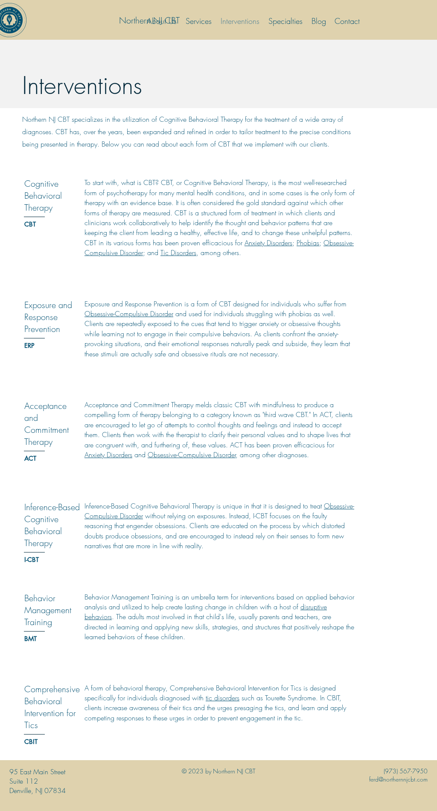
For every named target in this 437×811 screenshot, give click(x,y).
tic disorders (222, 697)
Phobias (308, 242)
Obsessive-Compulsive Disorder (128, 313)
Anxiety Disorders (268, 242)
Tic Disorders (178, 252)
